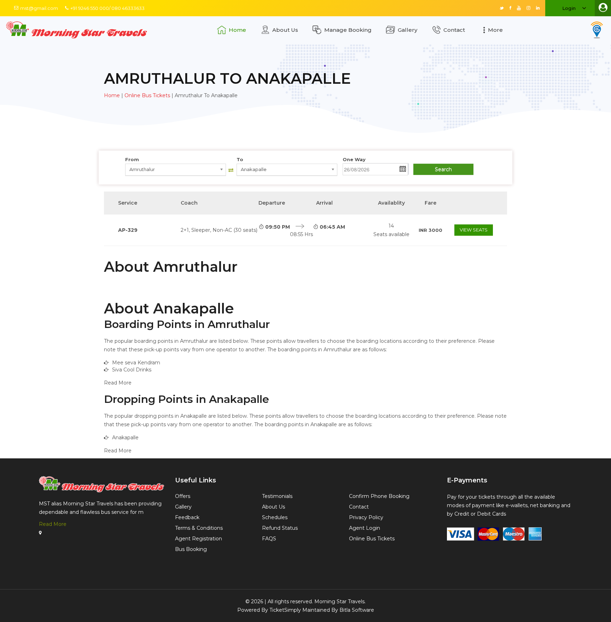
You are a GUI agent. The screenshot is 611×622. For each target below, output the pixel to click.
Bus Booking (191, 549)
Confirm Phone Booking (379, 496)
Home (237, 30)
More (495, 30)
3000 (430, 230)
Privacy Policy (366, 517)
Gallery (407, 30)
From (132, 159)
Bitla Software (356, 610)
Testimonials (277, 496)
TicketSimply (285, 610)
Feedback (187, 517)
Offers (182, 496)
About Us (285, 30)
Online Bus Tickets (147, 95)
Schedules (274, 517)
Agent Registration (198, 538)
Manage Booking (348, 30)
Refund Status (280, 528)
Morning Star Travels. (340, 601)
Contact (454, 30)
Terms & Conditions (199, 528)
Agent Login (364, 528)
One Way (354, 159)
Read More (52, 524)
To (240, 159)
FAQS (269, 538)
